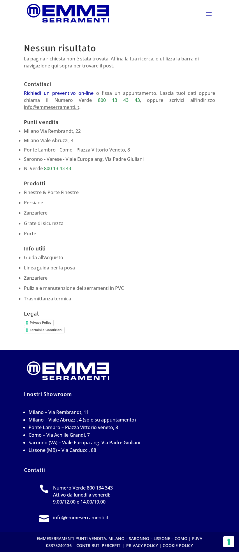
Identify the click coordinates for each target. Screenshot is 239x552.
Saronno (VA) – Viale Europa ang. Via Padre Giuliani (84, 442)
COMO (181, 538)
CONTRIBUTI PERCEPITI (99, 545)
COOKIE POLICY (178, 545)
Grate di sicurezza (44, 223)
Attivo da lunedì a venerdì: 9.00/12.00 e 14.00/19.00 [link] (83, 495)
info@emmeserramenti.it (51, 107)
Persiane (33, 202)
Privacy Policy (40, 323)
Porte (30, 233)
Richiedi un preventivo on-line (59, 93)
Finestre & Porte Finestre (51, 192)
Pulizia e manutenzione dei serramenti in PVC (74, 288)
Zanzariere (36, 213)
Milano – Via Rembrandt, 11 (59, 412)
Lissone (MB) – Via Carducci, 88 (62, 450)
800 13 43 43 (119, 100)
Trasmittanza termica (47, 298)
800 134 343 (100, 488)
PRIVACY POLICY (142, 545)
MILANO (116, 538)
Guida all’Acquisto (43, 257)
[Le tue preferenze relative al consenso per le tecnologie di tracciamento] (228, 541)
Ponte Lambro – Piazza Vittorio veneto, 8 (73, 427)
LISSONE (162, 538)
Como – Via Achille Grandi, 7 (59, 435)
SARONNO (139, 538)
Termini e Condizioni (46, 330)
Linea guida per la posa (49, 267)
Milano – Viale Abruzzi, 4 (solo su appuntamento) (82, 420)
